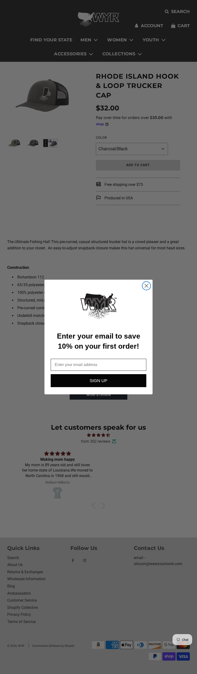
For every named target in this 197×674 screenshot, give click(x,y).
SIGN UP (98, 380)
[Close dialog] (146, 286)
